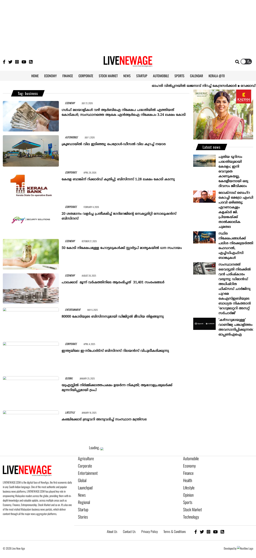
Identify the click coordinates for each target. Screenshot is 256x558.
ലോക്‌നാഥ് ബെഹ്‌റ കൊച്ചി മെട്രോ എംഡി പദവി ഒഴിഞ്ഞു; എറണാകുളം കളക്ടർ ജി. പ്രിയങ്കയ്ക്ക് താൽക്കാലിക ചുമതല (236, 210)
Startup (82, 503)
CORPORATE (86, 75)
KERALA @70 (217, 75)
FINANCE (67, 75)
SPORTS (179, 75)
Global (81, 477)
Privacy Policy (149, 523)
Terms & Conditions (174, 523)
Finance (187, 471)
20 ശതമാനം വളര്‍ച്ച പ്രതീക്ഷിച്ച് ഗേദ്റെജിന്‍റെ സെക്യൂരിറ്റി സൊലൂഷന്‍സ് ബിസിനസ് (119, 214)
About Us (112, 523)
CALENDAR (196, 75)
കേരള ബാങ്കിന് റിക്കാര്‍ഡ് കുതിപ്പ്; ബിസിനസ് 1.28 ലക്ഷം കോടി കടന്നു (118, 178)
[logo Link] (128, 64)
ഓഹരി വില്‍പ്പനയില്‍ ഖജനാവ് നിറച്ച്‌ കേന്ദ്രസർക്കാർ (183, 86)
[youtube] (215, 523)
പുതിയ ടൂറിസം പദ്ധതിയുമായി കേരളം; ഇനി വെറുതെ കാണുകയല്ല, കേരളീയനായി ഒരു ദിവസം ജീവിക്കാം (233, 171)
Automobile (189, 458)
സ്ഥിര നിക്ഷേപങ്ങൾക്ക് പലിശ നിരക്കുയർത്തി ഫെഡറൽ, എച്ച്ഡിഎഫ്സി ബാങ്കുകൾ (236, 246)
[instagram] (208, 523)
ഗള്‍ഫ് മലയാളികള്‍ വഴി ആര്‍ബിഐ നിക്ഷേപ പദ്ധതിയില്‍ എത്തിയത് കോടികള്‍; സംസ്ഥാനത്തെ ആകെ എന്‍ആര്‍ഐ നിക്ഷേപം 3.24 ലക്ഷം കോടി (124, 110)
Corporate (83, 464)
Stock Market (190, 503)
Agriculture (84, 458)
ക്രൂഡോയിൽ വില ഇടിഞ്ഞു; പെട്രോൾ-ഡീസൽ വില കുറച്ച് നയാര (114, 142)
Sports (187, 496)
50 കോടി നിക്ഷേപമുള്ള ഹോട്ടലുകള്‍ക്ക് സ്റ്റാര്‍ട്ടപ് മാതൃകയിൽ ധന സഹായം (122, 246)
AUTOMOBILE (161, 75)
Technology (189, 509)
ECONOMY (50, 75)
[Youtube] (24, 61)
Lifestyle (188, 484)
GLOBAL (65, 377)
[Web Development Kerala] (245, 540)
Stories (82, 509)
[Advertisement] (128, 26)
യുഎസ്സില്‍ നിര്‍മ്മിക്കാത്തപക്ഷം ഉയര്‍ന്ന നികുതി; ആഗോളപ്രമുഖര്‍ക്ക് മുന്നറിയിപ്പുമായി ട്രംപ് (117, 386)
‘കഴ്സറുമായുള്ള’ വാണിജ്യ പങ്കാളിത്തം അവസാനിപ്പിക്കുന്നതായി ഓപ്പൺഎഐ (236, 327)
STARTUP (141, 75)
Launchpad (84, 484)
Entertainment (86, 471)
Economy (188, 464)
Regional (83, 496)
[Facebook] (195, 523)
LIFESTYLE (66, 412)
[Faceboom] (4, 61)
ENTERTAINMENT (68, 309)
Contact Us (129, 523)
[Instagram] (17, 61)
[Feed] (222, 523)
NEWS (127, 75)
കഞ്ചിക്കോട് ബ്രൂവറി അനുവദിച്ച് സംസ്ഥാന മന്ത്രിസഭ (104, 418)
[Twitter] (10, 61)
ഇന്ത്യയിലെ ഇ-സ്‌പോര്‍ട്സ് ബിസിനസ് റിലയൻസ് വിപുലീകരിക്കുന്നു (115, 349)
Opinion (187, 490)
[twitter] (202, 523)
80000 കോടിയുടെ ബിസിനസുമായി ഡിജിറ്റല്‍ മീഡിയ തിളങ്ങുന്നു (113, 315)
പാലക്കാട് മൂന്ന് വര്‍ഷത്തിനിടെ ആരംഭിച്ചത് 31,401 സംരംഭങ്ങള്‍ (113, 281)
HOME (35, 75)
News (81, 490)
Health (187, 477)
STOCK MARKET (108, 75)
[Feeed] (31, 61)
